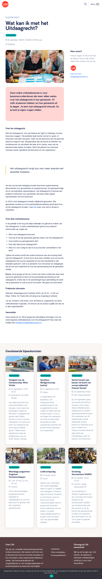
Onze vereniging (57, 552)
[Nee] (100, 574)
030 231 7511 (75, 74)
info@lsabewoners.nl (79, 77)
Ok (51, 576)
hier (34, 207)
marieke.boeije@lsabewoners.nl (28, 323)
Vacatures (55, 549)
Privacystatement (58, 555)
